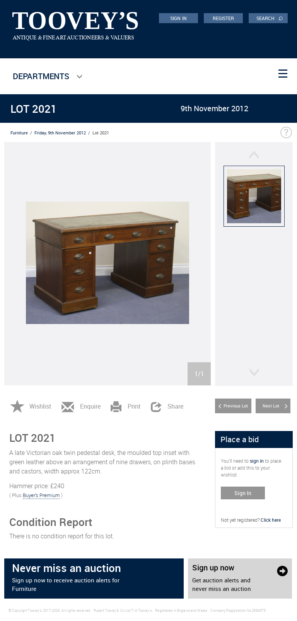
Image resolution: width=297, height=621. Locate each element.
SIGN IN (178, 18)
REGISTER (223, 18)
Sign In (242, 493)
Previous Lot (236, 406)
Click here (271, 520)
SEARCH (269, 17)
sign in (257, 461)
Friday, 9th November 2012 (60, 133)
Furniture (19, 133)
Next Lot (271, 406)
